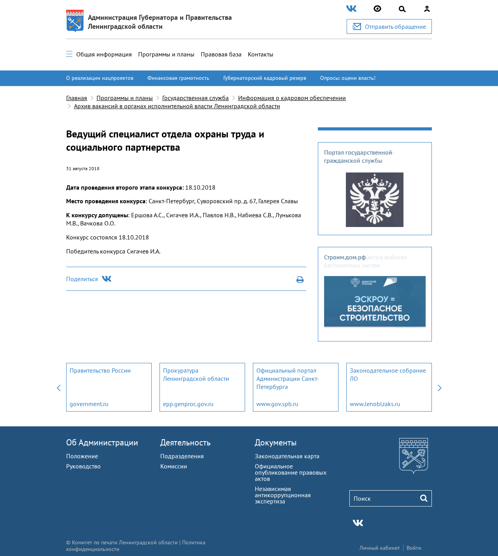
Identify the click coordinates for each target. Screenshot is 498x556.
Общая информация (104, 54)
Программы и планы (166, 54)
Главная (76, 98)
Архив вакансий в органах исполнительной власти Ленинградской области (177, 106)
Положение (82, 456)
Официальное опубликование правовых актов (290, 472)
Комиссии (173, 466)
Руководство (83, 466)
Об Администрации (102, 442)
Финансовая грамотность (178, 77)
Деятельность (185, 442)
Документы (276, 442)
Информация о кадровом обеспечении (292, 98)
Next (440, 387)
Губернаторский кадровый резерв (264, 77)
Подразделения (182, 456)
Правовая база (221, 54)
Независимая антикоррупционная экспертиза (283, 495)
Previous (58, 387)
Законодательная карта (287, 456)
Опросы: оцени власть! (347, 77)
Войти (414, 547)
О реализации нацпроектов (99, 77)
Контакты (261, 54)
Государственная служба (195, 98)
